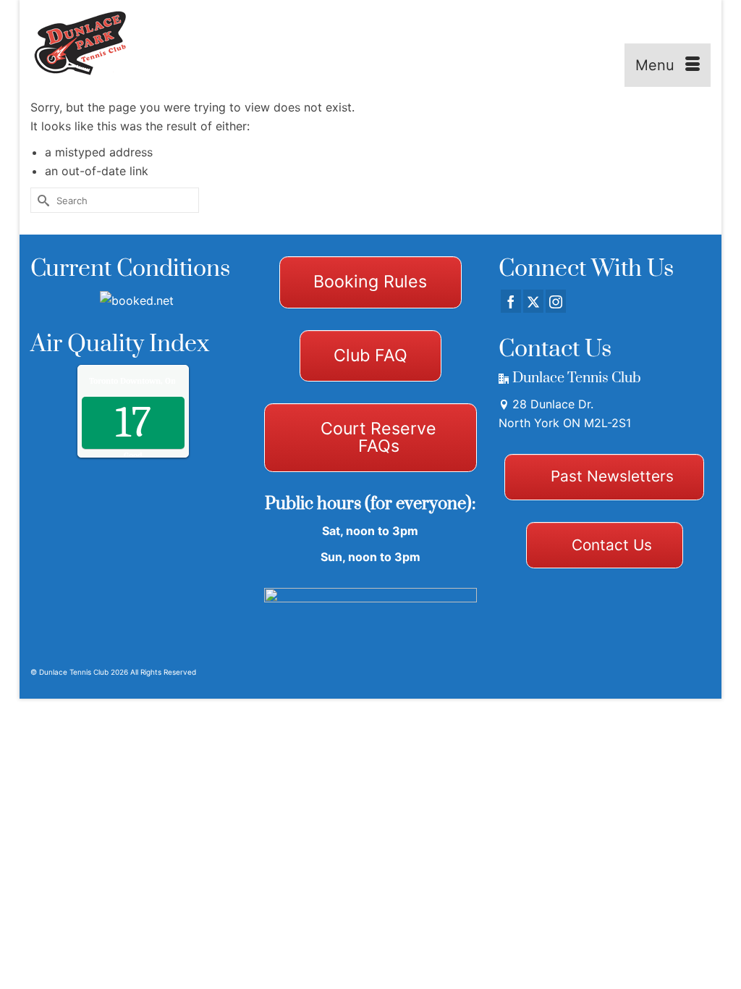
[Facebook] (511, 301)
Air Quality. (162, 381)
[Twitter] (533, 301)
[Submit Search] (41, 200)
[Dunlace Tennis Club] (89, 43)
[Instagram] (556, 301)
